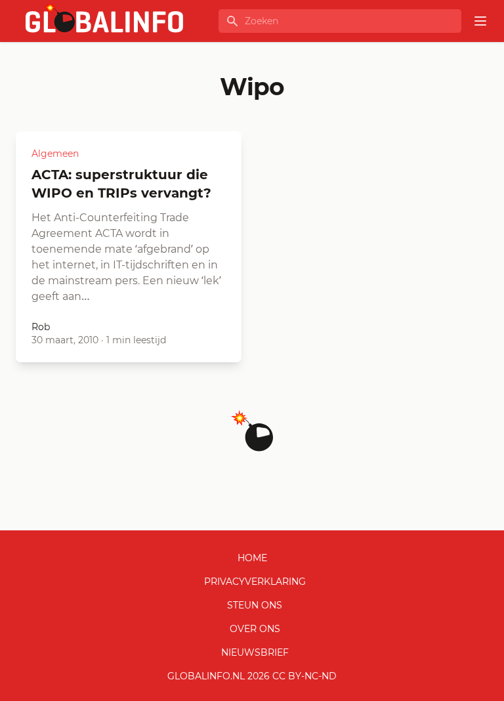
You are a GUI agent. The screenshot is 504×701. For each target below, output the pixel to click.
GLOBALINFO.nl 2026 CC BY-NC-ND (252, 676)
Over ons (255, 629)
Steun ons (254, 605)
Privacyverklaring (255, 581)
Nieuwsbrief (255, 652)
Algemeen (55, 153)
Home (252, 558)
